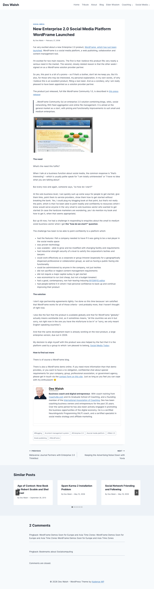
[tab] (72, 507)
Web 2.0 (111, 433)
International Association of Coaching (82, 400)
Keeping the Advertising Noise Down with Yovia (105, 455)
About (94, 4)
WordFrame (55, 438)
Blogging (38, 433)
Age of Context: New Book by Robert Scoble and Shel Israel (32, 489)
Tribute (85, 4)
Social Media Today (99, 345)
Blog (101, 4)
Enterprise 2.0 (78, 433)
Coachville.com (56, 397)
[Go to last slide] (17, 492)
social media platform (95, 433)
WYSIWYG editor (97, 280)
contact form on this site (71, 376)
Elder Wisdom (112, 4)
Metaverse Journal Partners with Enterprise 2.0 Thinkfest (52, 455)
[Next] (136, 492)
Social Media (38, 24)
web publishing (40, 438)
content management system (57, 433)
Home (76, 4)
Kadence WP (98, 581)
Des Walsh (39, 40)
